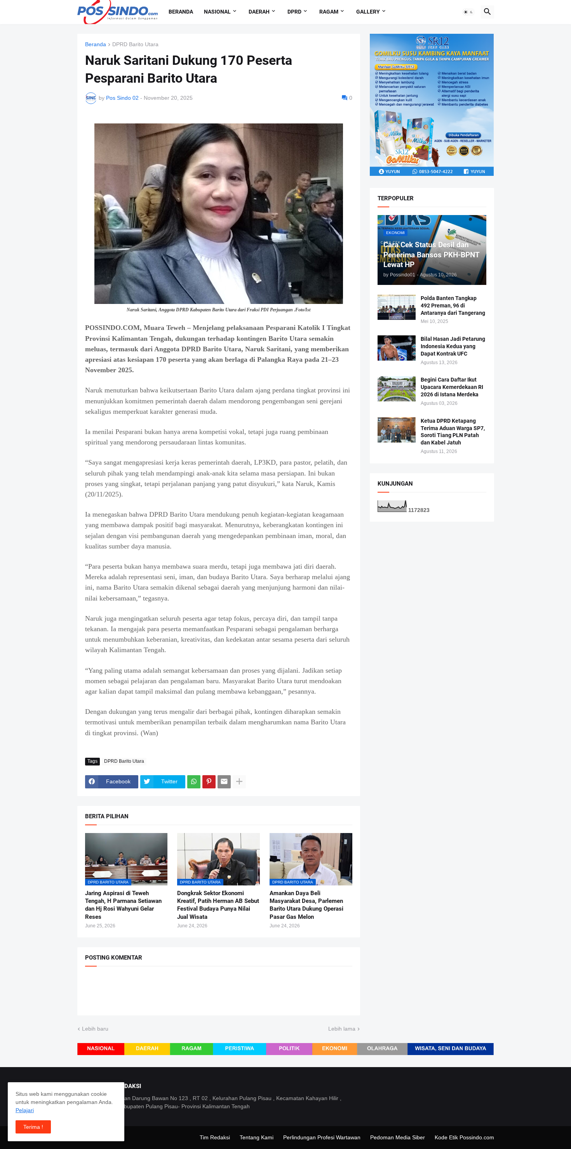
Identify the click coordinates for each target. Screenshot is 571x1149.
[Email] (224, 781)
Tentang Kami (256, 1137)
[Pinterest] (209, 781)
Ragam (328, 12)
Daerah (259, 12)
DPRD (294, 12)
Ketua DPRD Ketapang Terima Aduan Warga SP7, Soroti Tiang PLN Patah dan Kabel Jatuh (453, 432)
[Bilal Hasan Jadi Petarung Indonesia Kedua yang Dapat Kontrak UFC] (397, 348)
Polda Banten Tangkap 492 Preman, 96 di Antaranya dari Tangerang (453, 305)
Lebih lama (341, 1029)
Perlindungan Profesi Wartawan (321, 1137)
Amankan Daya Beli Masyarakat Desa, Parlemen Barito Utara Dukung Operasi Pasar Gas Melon (306, 905)
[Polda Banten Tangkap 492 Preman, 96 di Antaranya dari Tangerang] (397, 307)
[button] (468, 12)
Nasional (217, 12)
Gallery (368, 12)
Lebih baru (95, 1029)
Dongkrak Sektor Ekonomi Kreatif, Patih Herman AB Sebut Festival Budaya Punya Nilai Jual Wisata (218, 905)
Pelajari (25, 1110)
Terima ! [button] (33, 1127)
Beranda (181, 12)
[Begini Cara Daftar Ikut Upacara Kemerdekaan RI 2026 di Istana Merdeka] (397, 388)
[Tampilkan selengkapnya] (239, 781)
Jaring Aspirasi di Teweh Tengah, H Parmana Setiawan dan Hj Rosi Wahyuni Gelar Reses (123, 905)
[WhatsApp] (193, 781)
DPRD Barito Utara (135, 44)
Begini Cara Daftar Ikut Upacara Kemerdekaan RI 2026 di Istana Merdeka (452, 387)
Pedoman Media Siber (397, 1137)
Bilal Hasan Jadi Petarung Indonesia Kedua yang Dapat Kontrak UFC (453, 346)
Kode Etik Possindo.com (464, 1137)
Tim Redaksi (215, 1137)
